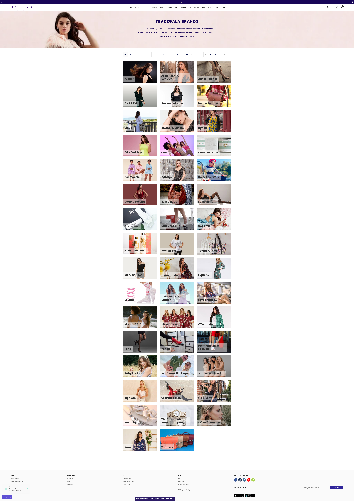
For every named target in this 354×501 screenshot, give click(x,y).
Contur (178, 147)
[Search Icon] (328, 7)
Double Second (141, 196)
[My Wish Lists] (337, 7)
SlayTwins (215, 392)
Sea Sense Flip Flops (178, 367)
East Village (178, 196)
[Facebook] (235, 480)
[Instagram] (244, 480)
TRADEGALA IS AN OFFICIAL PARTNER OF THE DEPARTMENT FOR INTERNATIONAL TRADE (177, 2)
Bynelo (215, 122)
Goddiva (215, 220)
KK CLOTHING (141, 269)
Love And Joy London (178, 294)
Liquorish (215, 269)
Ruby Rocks (141, 367)
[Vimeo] (253, 480)
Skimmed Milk (178, 392)
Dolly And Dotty (215, 171)
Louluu (141, 294)
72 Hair (141, 73)
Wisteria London (215, 417)
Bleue (141, 122)
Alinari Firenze (215, 73)
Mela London (178, 318)
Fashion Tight (215, 196)
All (125, 54)
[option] (177, 2)
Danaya (178, 171)
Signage (141, 392)
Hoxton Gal (178, 245)
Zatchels (178, 441)
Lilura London (178, 269)
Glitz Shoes (178, 220)
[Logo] (22, 8)
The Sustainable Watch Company (178, 417)
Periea (178, 343)
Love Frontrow (215, 294)
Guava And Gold (141, 245)
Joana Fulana (215, 245)
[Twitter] (240, 480)
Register (169, 499)
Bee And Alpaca (178, 97)
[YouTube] (248, 480)
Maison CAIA (141, 318)
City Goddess (141, 147)
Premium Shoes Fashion (215, 343)
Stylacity (141, 417)
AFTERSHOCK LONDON (178, 73)
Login (162, 499)
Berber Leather (215, 97)
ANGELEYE (141, 97)
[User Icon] (333, 7)
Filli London (141, 220)
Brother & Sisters (178, 122)
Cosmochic (141, 171)
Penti (141, 343)
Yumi (141, 441)
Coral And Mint (215, 147)
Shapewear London (215, 367)
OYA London (215, 318)
